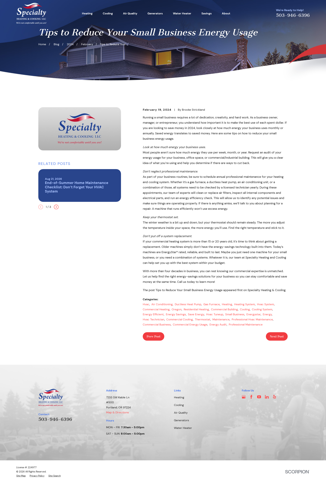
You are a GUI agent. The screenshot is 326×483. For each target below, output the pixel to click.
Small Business (234, 314)
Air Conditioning (162, 304)
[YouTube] (259, 397)
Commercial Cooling (179, 319)
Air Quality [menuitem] (130, 13)
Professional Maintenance (246, 324)
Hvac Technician (153, 319)
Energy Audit (218, 324)
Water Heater (183, 428)
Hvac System (265, 304)
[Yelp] (274, 397)
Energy (267, 314)
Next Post (277, 336)
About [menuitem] (226, 13)
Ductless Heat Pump (188, 304)
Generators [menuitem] (155, 13)
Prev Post (153, 336)
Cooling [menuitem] (108, 13)
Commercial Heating (156, 309)
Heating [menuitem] (87, 13)
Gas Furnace (211, 304)
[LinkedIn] (267, 397)
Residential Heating (196, 309)
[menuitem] (21, 476)
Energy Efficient (153, 314)
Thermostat (202, 319)
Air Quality (181, 412)
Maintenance (221, 319)
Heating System (244, 304)
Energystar (253, 314)
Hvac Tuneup (214, 314)
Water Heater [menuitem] (182, 13)
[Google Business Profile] (244, 397)
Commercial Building (224, 309)
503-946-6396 (293, 15)
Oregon (177, 309)
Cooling (245, 309)
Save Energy (196, 314)
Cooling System (262, 309)
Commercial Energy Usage (190, 324)
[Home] (31, 13)
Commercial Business (157, 324)
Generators (181, 420)
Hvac (146, 304)
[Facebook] (251, 397)
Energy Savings (176, 314)
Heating (227, 304)
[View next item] (56, 207)
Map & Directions (117, 412)
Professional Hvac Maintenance (252, 319)
